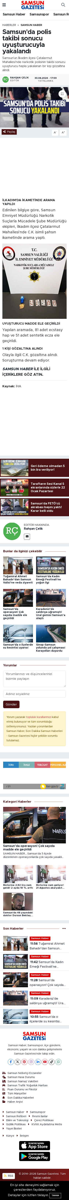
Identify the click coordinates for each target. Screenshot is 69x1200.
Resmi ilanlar (40, 1116)
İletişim (24, 1135)
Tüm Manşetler (17, 1093)
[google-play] (34, 1156)
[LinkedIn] (38, 1062)
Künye (10, 1135)
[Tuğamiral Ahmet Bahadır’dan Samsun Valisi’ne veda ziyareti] (18, 565)
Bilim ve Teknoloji (17, 1120)
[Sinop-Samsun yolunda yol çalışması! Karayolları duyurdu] (51, 633)
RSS (10, 1175)
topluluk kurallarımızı (39, 717)
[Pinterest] (24, 1062)
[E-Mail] (27, 537)
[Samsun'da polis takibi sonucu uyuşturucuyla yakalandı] (34, 107)
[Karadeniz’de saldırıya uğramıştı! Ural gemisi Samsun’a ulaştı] (51, 597)
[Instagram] (31, 1062)
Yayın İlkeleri (14, 1128)
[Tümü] (64, 928)
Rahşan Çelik (33, 528)
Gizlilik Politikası (16, 1124)
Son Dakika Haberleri (21, 1097)
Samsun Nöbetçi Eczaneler (25, 1073)
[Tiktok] (52, 1062)
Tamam (55, 1195)
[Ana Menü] (4, 5)
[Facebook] (11, 1062)
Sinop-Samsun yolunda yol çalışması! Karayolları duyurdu (50, 648)
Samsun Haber (14, 14)
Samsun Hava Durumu (21, 1077)
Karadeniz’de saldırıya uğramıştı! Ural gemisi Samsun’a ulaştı (47, 1001)
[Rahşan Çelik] (12, 531)
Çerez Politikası (44, 1120)
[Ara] (63, 5)
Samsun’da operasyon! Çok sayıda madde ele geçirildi (46, 983)
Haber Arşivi (15, 1101)
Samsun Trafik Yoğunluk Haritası (27, 1085)
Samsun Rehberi (16, 1116)
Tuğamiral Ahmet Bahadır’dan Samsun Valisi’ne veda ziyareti (18, 579)
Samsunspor (39, 14)
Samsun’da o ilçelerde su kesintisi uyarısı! (44, 1019)
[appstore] (34, 1146)
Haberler (9, 25)
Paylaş (11, 131)
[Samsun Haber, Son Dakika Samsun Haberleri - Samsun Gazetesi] (32, 5)
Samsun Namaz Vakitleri (23, 1081)
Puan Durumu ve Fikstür (22, 1089)
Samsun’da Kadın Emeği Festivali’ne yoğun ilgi (48, 579)
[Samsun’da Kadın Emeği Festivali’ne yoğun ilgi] (51, 565)
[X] (18, 1062)
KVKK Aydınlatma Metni (46, 1124)
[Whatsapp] (58, 1062)
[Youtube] (45, 1062)
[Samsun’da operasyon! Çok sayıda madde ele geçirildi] (18, 597)
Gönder (11, 704)
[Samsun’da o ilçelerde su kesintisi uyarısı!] (18, 633)
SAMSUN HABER (17, 369)
